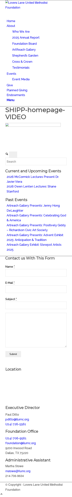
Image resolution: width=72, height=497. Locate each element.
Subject (11, 299)
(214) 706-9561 (15, 438)
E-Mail (10, 282)
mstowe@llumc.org (17, 471)
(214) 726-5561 (15, 424)
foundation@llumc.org (20, 443)
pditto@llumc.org (17, 419)
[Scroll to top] (1, 494)
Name (10, 266)
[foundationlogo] (33, 7)
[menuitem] (37, 21)
